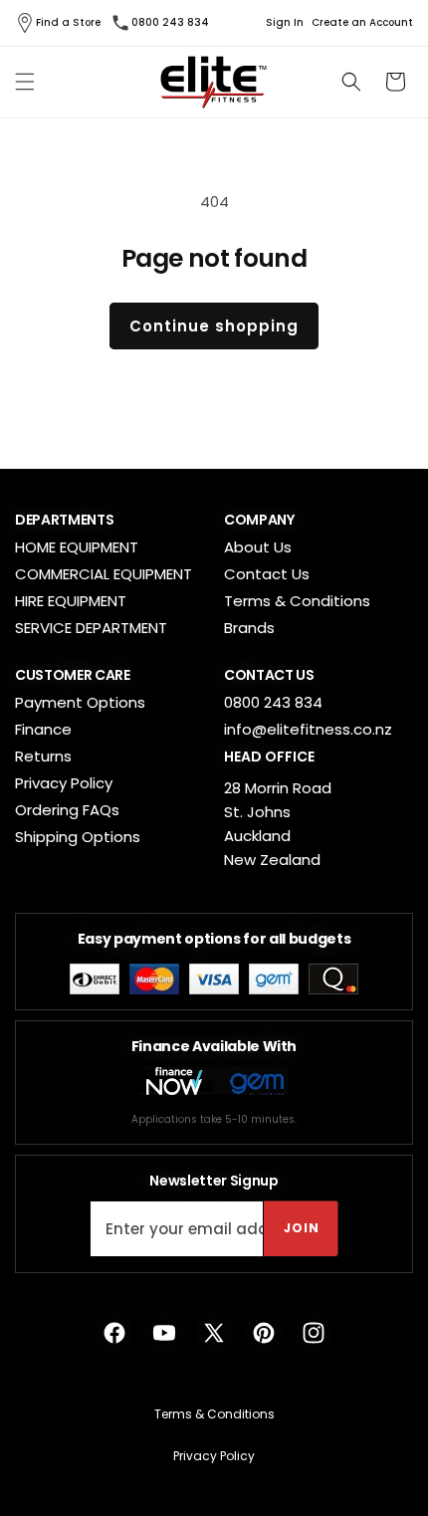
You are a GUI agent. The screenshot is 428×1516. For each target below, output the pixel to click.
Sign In (285, 23)
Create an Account (362, 23)
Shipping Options (77, 836)
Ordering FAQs (67, 809)
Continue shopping (214, 326)
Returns (43, 756)
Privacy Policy (63, 782)
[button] (25, 82)
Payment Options (80, 702)
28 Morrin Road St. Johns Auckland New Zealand (277, 823)
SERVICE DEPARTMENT (91, 627)
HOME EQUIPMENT (76, 547)
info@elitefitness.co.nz (308, 729)
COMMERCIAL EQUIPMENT (103, 573)
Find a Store (68, 22)
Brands (249, 627)
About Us (258, 547)
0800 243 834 (170, 22)
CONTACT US (269, 675)
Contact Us (267, 573)
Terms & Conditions (297, 600)
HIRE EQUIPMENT (70, 600)
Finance (43, 729)
